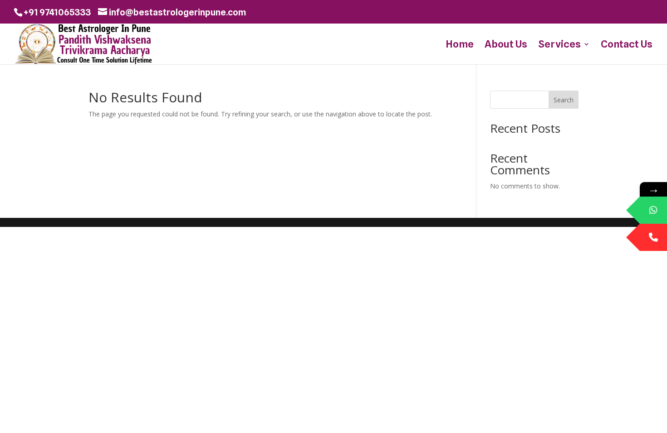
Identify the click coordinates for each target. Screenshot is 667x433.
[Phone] (653, 237)
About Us (506, 45)
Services (559, 45)
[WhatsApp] (653, 210)
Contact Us (626, 45)
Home (460, 45)
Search (564, 100)
